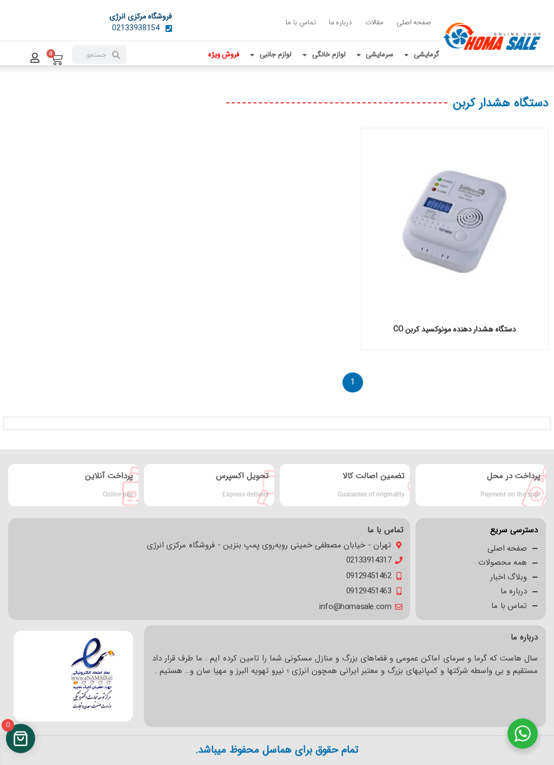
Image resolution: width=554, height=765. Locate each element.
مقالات (374, 22)
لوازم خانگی (329, 54)
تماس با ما (300, 22)
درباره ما (340, 22)
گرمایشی (426, 54)
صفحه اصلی (414, 22)
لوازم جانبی (276, 54)
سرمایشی (379, 54)
